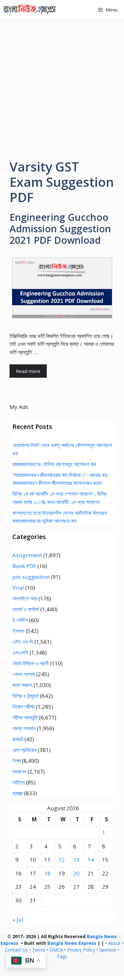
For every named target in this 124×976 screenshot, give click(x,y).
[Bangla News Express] (29, 9)
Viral (18, 587)
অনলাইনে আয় (24, 598)
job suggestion (31, 576)
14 (90, 859)
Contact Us (16, 950)
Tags (62, 956)
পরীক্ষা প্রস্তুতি (25, 717)
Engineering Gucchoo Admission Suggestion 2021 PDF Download (60, 229)
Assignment (27, 555)
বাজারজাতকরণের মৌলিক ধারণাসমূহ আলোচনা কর (54, 464)
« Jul (17, 919)
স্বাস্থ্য (17, 793)
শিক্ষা (16, 760)
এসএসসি (20, 652)
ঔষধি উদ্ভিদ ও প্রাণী (30, 663)
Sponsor (107, 950)
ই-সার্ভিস (20, 620)
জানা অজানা (22, 685)
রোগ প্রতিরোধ (24, 750)
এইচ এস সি (22, 641)
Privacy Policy (81, 950)
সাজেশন (19, 771)
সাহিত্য (18, 782)
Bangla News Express (71, 943)
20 (76, 873)
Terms (38, 950)
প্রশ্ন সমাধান (24, 728)
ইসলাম (18, 631)
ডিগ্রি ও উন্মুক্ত (25, 695)
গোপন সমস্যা (23, 674)
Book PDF (24, 566)
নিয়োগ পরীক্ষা (23, 706)
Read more (28, 371)
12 (62, 859)
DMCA (56, 950)
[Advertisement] (62, 84)
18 (47, 873)
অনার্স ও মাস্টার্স (25, 609)
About (114, 943)
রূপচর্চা (17, 739)
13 (76, 859)
